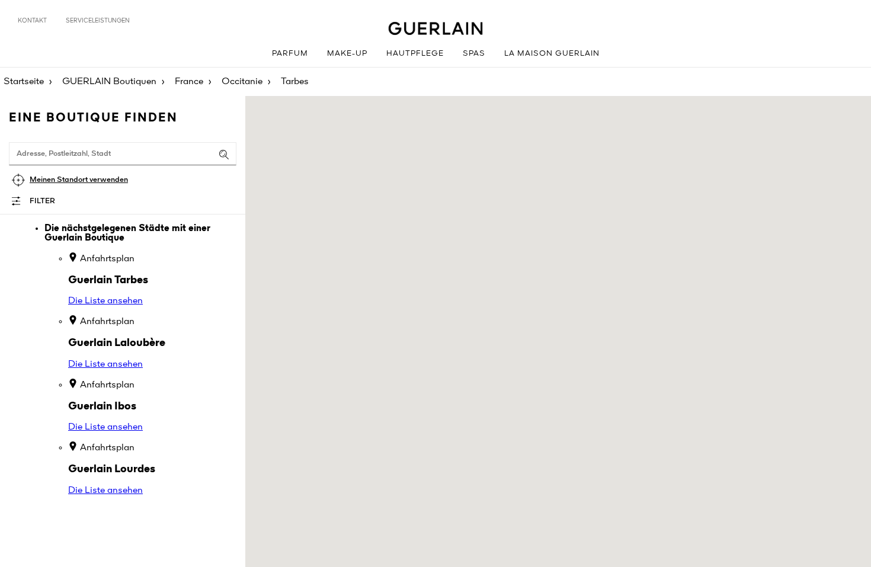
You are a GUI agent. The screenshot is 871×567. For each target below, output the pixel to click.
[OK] (224, 154)
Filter (42, 201)
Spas (474, 53)
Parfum (290, 53)
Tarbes (295, 82)
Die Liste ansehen (105, 301)
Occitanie (242, 82)
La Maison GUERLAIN (552, 53)
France (189, 82)
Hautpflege (415, 53)
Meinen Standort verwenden (79, 180)
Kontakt (32, 21)
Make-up (347, 53)
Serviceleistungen (98, 21)
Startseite (24, 82)
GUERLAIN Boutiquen (109, 82)
